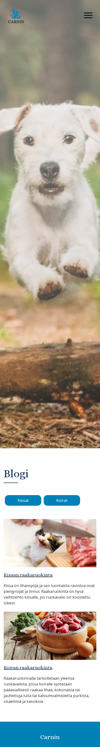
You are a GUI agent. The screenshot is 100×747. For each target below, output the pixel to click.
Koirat (61, 500)
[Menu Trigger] (88, 15)
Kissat (23, 500)
